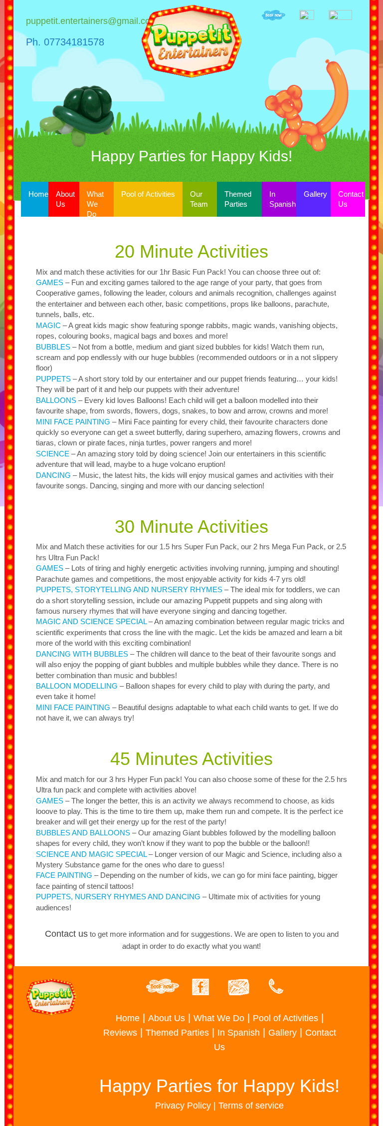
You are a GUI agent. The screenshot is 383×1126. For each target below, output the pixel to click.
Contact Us (351, 199)
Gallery (315, 194)
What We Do (95, 204)
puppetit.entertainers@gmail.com (92, 21)
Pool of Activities (148, 194)
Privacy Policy (183, 1106)
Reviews (120, 1033)
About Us (65, 199)
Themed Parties (237, 199)
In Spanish (282, 199)
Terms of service (251, 1106)
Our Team (199, 199)
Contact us (66, 934)
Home (38, 194)
